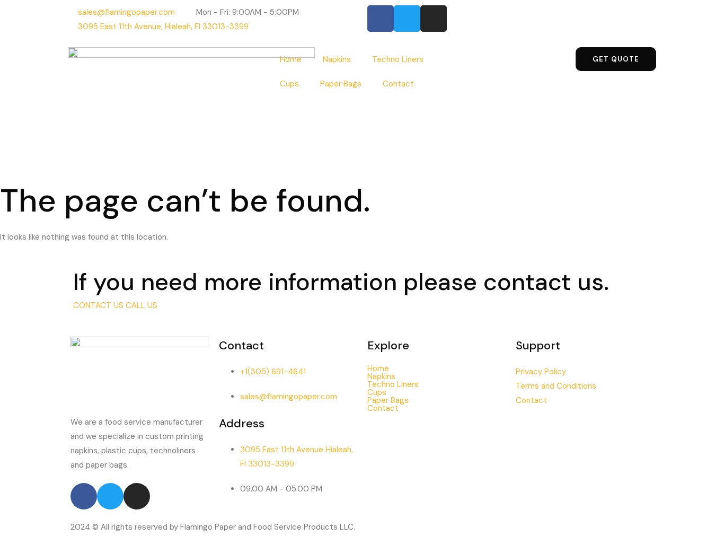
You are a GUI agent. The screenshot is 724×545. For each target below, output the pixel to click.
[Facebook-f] (83, 496)
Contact (398, 83)
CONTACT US (99, 305)
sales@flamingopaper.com (288, 396)
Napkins (337, 59)
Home (291, 59)
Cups (289, 83)
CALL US (141, 305)
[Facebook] (380, 18)
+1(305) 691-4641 (273, 371)
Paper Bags (340, 83)
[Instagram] (433, 18)
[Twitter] (407, 18)
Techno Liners (397, 59)
